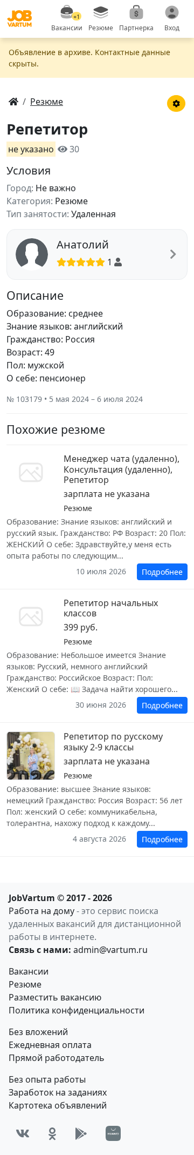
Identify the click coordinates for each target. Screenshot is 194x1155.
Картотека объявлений (58, 1105)
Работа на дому (41, 911)
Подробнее (162, 572)
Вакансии (28, 971)
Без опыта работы (47, 1079)
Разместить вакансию (55, 997)
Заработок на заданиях (58, 1092)
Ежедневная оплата (50, 1045)
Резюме (25, 984)
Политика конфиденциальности (76, 1010)
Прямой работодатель (57, 1058)
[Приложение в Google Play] (81, 1133)
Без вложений (38, 1032)
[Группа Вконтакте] (23, 1133)
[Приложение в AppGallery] (113, 1133)
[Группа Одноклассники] (52, 1133)
